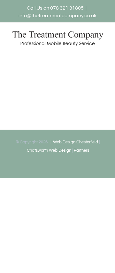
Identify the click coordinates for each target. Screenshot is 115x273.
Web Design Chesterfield (75, 142)
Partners (81, 150)
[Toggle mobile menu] (102, 52)
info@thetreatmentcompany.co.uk (57, 15)
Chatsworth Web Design (48, 150)
